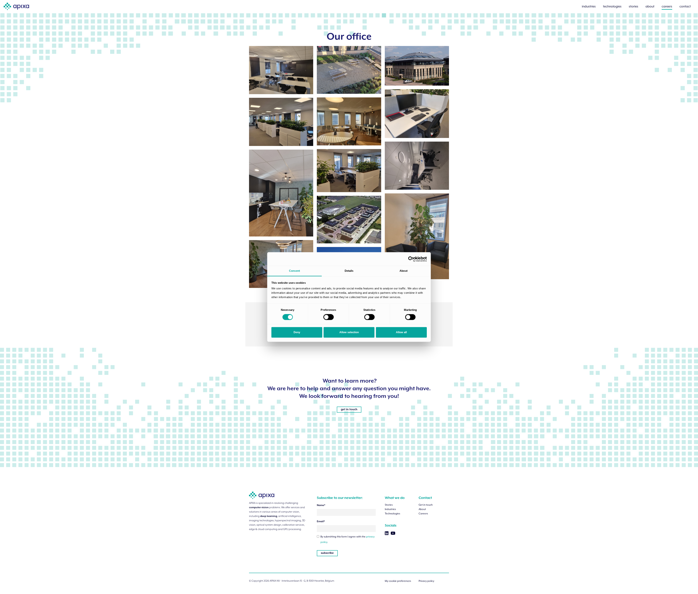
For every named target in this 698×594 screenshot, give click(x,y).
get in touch (349, 409)
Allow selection (349, 332)
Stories (389, 504)
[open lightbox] (281, 70)
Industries (390, 509)
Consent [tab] (294, 270)
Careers (423, 513)
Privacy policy (426, 580)
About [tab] (404, 270)
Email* (321, 521)
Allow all (401, 332)
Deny (297, 332)
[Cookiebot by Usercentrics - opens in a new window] (411, 259)
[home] (16, 5)
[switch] (328, 317)
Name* (321, 505)
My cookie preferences (398, 580)
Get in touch (426, 504)
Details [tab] (349, 270)
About (422, 509)
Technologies (392, 513)
